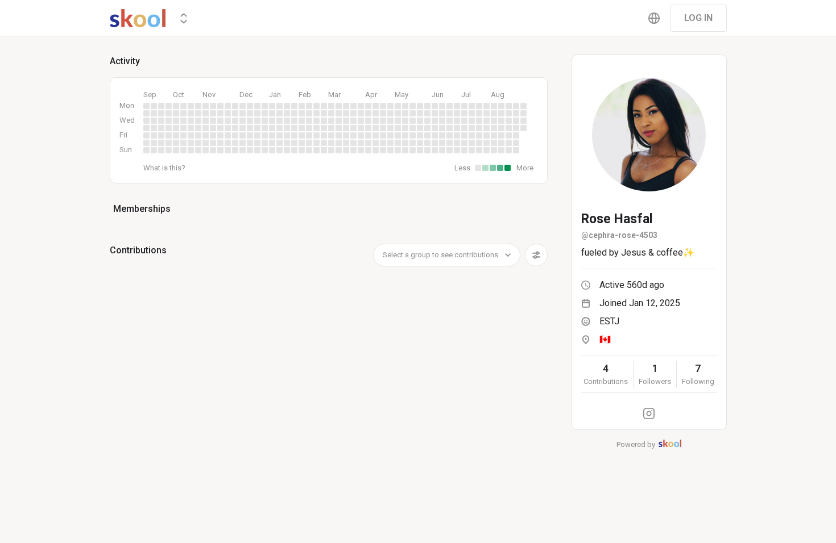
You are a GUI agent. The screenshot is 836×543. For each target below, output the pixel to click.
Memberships (142, 208)
